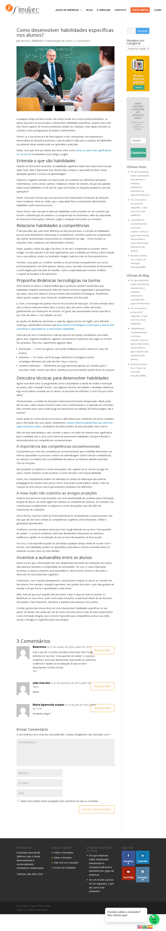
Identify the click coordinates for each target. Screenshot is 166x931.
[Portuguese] (145, 926)
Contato (120, 10)
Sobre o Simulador (63, 852)
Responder (102, 650)
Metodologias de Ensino (59, 40)
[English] (139, 926)
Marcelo (25, 40)
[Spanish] (150, 926)
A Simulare (103, 10)
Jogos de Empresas (67, 10)
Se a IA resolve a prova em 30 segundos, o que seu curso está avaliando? (139, 207)
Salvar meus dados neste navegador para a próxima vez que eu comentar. (59, 801)
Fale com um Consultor (66, 862)
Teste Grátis (140, 9)
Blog (89, 10)
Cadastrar (138, 152)
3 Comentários (82, 40)
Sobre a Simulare (63, 857)
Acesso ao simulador (65, 867)
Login (157, 10)
